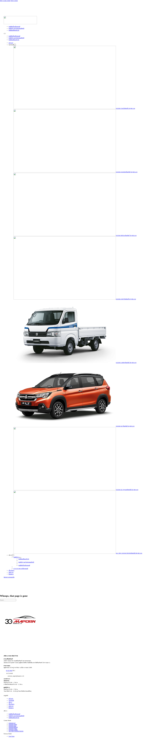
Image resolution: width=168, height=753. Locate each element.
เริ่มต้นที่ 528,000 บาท (129, 108)
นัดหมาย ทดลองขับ (9, 577)
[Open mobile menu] (5, 33)
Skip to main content (5, 0)
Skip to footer (14, 0)
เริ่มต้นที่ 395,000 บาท (130, 362)
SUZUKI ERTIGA (120, 235)
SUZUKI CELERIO (121, 172)
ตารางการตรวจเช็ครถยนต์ (21, 568)
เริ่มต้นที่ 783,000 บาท (131, 235)
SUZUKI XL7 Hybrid (121, 489)
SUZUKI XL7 (119, 426)
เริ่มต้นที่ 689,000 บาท (136, 553)
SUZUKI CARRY (120, 362)
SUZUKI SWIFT (120, 299)
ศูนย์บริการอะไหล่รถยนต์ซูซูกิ (16, 28)
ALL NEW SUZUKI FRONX (123, 553)
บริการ (10, 702)
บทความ (11, 572)
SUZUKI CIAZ (119, 108)
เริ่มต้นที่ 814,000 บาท (128, 426)
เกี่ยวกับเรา (11, 570)
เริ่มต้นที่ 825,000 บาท (132, 489)
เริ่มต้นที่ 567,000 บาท (130, 299)
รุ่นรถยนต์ (11, 700)
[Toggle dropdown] (15, 45)
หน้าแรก (11, 43)
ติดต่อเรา (11, 574)
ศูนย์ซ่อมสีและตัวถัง (14, 30)
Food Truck (11, 736)
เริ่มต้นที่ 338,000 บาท (131, 172)
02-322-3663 (9, 670)
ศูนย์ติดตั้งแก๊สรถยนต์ (14, 26)
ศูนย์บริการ (16, 557)
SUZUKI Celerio (13, 724)
